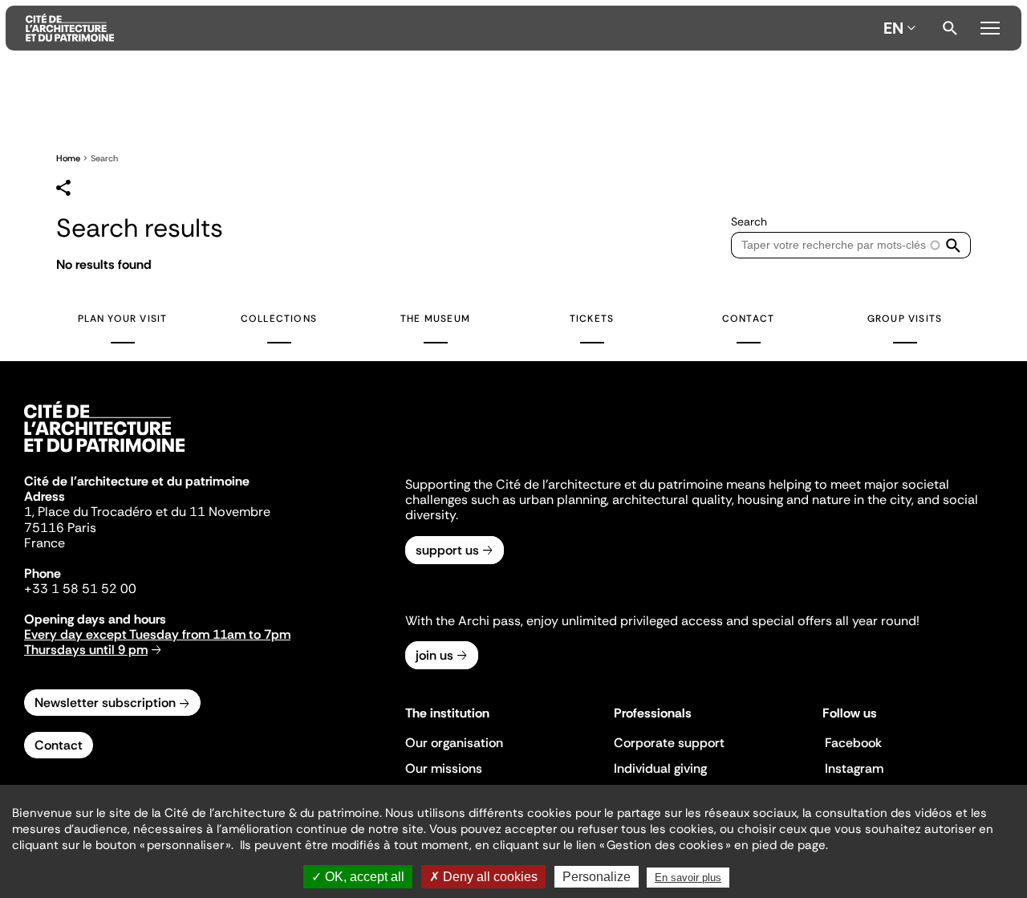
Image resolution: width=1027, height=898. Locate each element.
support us (447, 550)
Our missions (443, 768)
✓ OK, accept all (357, 877)
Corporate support (669, 742)
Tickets (592, 318)
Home (68, 158)
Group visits (904, 318)
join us (434, 655)
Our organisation (454, 742)
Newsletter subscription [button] (105, 702)
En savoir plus (688, 878)
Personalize (596, 877)
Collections (279, 318)
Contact (748, 318)
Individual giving (660, 768)
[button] (953, 245)
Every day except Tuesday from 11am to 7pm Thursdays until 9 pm (157, 642)
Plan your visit (123, 318)
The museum (435, 318)
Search (950, 28)
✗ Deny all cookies (483, 877)
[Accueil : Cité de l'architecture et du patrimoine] (451, 28)
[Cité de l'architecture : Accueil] (104, 454)
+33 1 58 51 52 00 (80, 588)
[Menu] (989, 26)
